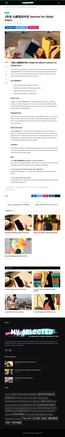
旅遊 (44, 418)
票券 (8, 422)
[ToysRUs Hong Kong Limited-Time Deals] (18, 223)
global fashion (32, 394)
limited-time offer (29, 405)
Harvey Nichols (19, 398)
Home (13, 7)
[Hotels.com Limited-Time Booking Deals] (46, 223)
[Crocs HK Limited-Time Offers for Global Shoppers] (46, 279)
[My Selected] (32, 2)
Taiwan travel (8, 414)
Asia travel (7, 394)
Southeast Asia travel (23, 411)
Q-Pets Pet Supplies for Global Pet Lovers (44, 312)
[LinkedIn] (6, 74)
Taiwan (43, 410)
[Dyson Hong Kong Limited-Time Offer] (18, 246)
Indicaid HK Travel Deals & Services (14, 312)
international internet (43, 187)
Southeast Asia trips (36, 410)
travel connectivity (10, 189)
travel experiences (40, 414)
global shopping (46, 394)
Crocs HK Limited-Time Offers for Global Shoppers (44, 290)
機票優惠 (53, 418)
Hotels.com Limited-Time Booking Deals (45, 232)
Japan (29, 401)
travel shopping (17, 418)
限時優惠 (16, 422)
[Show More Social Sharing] (40, 27)
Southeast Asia (10, 411)
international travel (22, 401)
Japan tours (36, 401)
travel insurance (9, 418)
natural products (24, 408)
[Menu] (7, 3)
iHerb (35, 398)
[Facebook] (6, 66)
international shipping (42, 398)
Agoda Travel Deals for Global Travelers (46, 204)
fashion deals (23, 394)
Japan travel (46, 401)
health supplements (27, 398)
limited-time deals (17, 405)
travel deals (18, 414)
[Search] (58, 3)
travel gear (50, 414)
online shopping (33, 408)
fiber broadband (21, 187)
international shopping (10, 401)
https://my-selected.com (36, 433)
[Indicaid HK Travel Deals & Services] (18, 302)
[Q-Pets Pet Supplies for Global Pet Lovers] (46, 302)
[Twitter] (6, 70)
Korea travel (8, 405)
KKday (54, 401)
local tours (8, 408)
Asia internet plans (10, 187)
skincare (55, 408)
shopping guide (47, 408)
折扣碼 (36, 418)
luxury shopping (15, 408)
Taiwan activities (50, 410)
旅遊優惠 (7, 12)
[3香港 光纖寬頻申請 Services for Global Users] (32, 45)
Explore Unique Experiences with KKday (19, 204)
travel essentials (30, 414)
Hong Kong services (31, 187)
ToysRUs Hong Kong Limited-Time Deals (17, 232)
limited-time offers (46, 405)
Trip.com (26, 418)
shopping (40, 408)
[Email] (6, 82)
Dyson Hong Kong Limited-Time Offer (16, 256)
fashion (14, 394)
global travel (10, 398)
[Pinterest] (6, 78)
